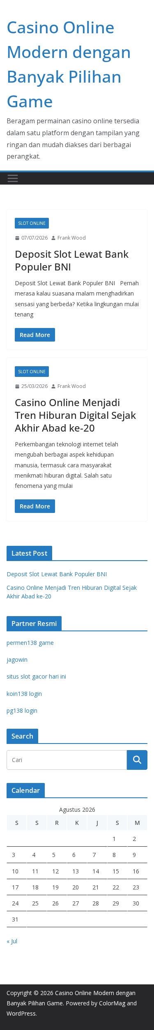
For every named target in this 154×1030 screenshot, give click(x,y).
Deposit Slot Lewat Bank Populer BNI (72, 260)
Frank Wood (71, 237)
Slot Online (32, 223)
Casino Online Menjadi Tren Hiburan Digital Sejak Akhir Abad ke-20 (75, 414)
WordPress (21, 1013)
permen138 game (30, 643)
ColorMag (112, 1003)
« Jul (12, 941)
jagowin (17, 659)
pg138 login (22, 710)
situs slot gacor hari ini (36, 676)
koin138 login (24, 693)
